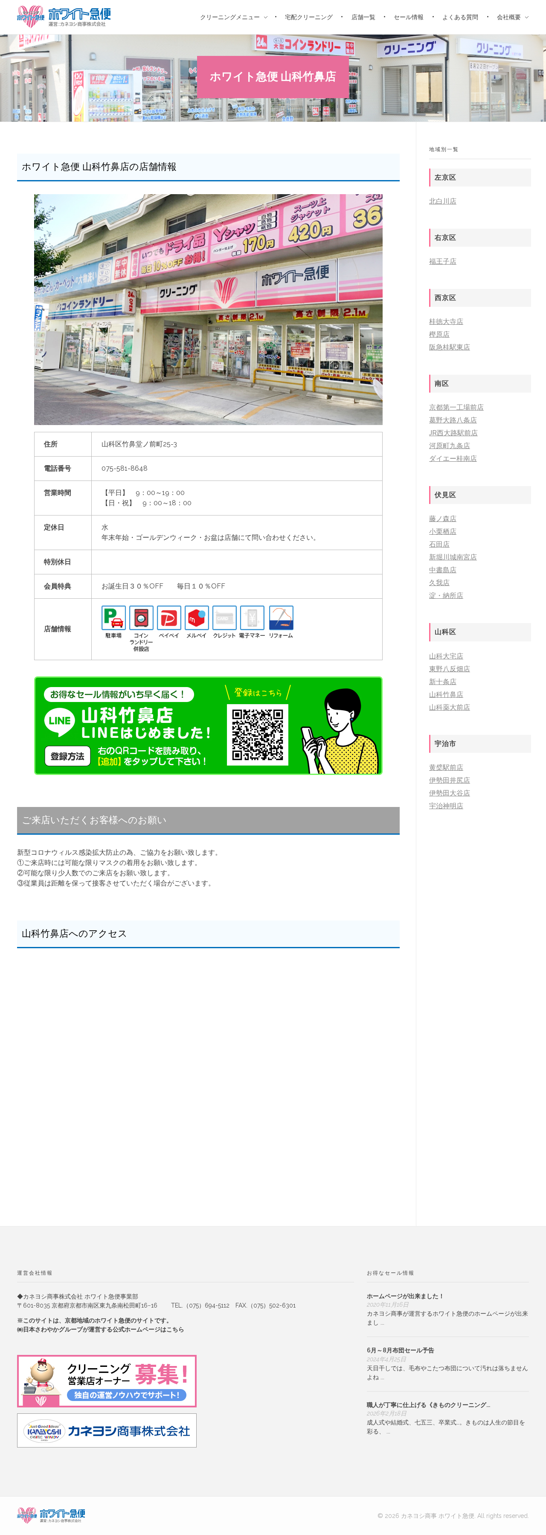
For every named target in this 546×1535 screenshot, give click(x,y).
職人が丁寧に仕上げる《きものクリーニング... (428, 1404)
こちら (175, 1329)
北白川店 (442, 201)
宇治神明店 (446, 806)
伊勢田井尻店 (449, 780)
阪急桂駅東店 (449, 347)
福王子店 (442, 261)
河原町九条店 (449, 446)
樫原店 (439, 334)
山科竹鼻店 (446, 694)
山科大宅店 (446, 656)
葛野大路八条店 (453, 420)
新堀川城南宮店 (453, 557)
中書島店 (442, 570)
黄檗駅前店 (446, 767)
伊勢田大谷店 (449, 793)
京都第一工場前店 (456, 407)
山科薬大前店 (449, 707)
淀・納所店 (446, 595)
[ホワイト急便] (51, 1515)
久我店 (439, 583)
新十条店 (442, 682)
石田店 (439, 544)
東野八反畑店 (449, 669)
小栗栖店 (442, 531)
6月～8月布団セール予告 (400, 1350)
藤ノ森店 (442, 519)
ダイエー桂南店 (453, 458)
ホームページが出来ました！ (405, 1296)
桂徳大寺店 (446, 321)
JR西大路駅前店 (453, 433)
